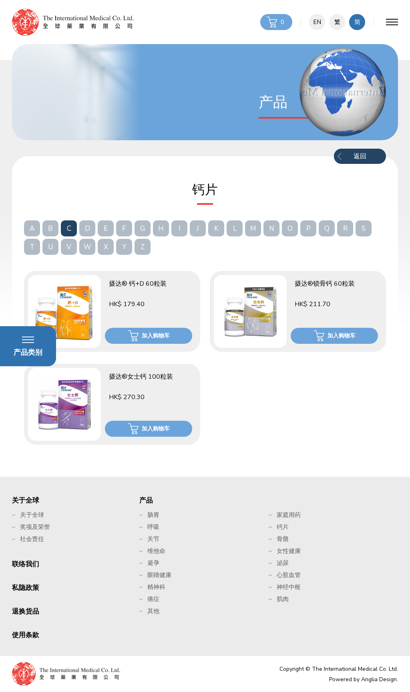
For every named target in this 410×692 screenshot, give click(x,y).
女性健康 (289, 551)
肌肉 (283, 599)
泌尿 (283, 563)
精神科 (156, 587)
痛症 (153, 599)
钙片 (283, 527)
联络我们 (25, 564)
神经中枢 (289, 587)
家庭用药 (289, 515)
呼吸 (153, 527)
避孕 (153, 563)
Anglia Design (379, 679)
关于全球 (25, 500)
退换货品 (25, 611)
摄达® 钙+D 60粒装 (138, 283)
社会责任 (32, 539)
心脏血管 (289, 575)
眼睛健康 (159, 575)
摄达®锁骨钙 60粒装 (325, 283)
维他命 (156, 551)
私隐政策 (25, 587)
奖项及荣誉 (35, 527)
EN (317, 22)
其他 (153, 611)
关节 (153, 539)
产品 (146, 500)
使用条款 (25, 635)
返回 (360, 156)
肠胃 (153, 515)
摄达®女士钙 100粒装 (141, 376)
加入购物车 (156, 335)
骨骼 (283, 539)
